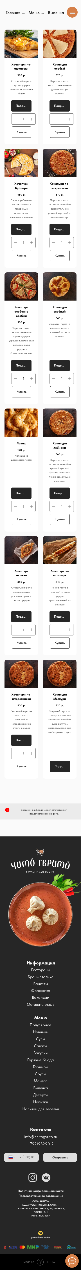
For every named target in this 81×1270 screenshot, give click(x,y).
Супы (40, 1039)
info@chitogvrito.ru (40, 1136)
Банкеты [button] (40, 983)
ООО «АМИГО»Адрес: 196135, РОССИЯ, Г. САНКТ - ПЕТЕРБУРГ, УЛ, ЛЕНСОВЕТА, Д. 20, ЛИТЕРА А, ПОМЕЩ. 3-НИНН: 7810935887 (41, 1208)
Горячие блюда (40, 1060)
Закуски (41, 1053)
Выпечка (40, 1088)
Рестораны (40, 969)
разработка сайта (40, 1237)
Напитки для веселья (40, 1109)
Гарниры (40, 1067)
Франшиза (40, 990)
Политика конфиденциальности (41, 1191)
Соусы (40, 1074)
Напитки (40, 1102)
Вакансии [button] (40, 997)
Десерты (40, 1095)
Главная (13, 12)
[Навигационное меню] (72, 12)
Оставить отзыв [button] (40, 1004)
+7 (30, 1144)
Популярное (40, 1025)
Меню (34, 12)
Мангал (40, 1081)
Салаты (40, 1046)
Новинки (40, 1032)
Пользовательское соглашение (40, 1196)
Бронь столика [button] (41, 976)
